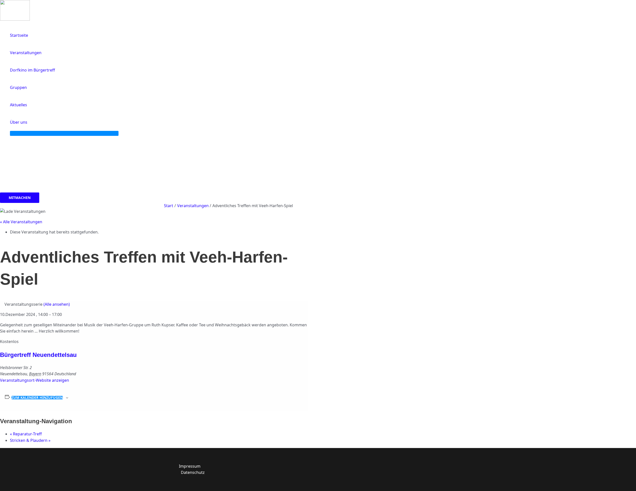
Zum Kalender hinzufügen (37, 397)
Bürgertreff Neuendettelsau (38, 354)
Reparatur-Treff (26, 434)
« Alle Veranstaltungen (21, 222)
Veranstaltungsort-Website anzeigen (34, 380)
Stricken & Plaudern (30, 440)
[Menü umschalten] (64, 133)
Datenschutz (193, 472)
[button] (29, 122)
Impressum (189, 466)
